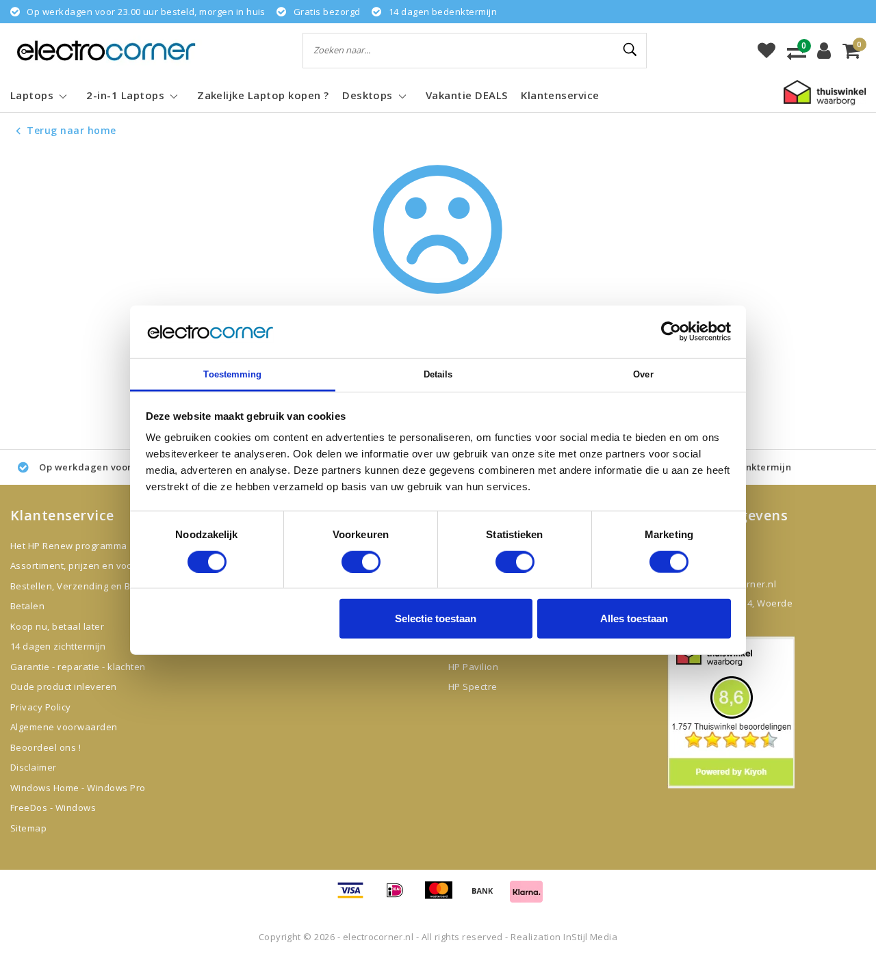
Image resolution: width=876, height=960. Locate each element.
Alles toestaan (634, 618)
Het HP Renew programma (68, 545)
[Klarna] (526, 896)
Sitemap (28, 828)
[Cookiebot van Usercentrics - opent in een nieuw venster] (671, 331)
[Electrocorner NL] (106, 50)
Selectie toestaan (435, 618)
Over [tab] (643, 374)
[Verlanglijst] (766, 50)
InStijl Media (590, 937)
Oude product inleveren (63, 686)
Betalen (27, 606)
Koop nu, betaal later (57, 626)
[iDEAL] (400, 896)
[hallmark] (825, 91)
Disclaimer (33, 767)
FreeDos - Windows (53, 807)
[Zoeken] (630, 50)
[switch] (361, 561)
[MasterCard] (443, 896)
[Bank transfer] (487, 896)
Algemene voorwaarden (64, 727)
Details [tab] (438, 374)
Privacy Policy (40, 707)
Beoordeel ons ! (45, 747)
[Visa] (355, 896)
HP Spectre (473, 686)
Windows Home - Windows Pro (77, 788)
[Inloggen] (824, 50)
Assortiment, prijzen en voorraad (83, 565)
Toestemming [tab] (232, 374)
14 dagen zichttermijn (57, 646)
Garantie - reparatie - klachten (78, 667)
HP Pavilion (473, 667)
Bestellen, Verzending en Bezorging (89, 586)
